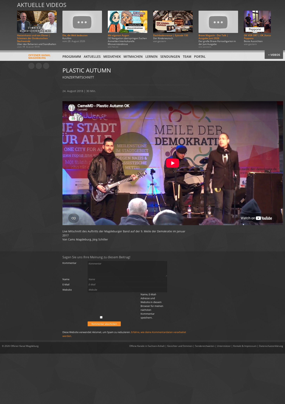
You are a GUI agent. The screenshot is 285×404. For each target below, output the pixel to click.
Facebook (39, 66)
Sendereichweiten (204, 346)
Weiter (277, 23)
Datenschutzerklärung (271, 346)
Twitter (46, 66)
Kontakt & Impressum (244, 346)
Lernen (151, 56)
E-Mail (65, 284)
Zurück (7, 23)
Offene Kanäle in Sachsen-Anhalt (147, 346)
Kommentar (69, 263)
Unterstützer (224, 346)
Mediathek (112, 56)
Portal (200, 56)
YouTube (31, 66)
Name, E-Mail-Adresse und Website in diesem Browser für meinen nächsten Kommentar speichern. (152, 306)
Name (65, 279)
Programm (71, 56)
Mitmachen (133, 56)
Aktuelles (92, 56)
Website (67, 289)
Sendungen (170, 56)
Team (187, 56)
